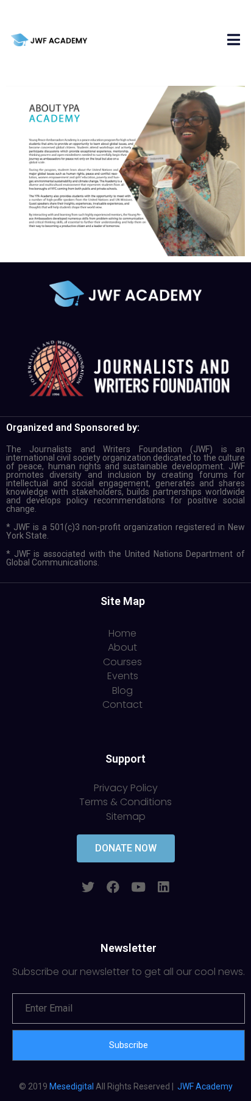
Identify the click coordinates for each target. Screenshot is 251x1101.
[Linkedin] (163, 887)
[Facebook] (113, 887)
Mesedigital (71, 1086)
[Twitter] (88, 887)
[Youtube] (138, 887)
